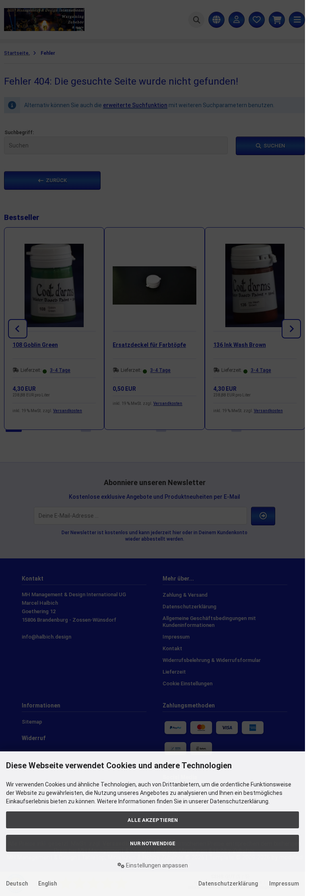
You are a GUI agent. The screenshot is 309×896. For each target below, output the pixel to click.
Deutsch (17, 883)
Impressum (284, 883)
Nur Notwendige (152, 843)
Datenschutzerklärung (228, 883)
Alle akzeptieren (153, 820)
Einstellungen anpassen (156, 865)
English (47, 883)
